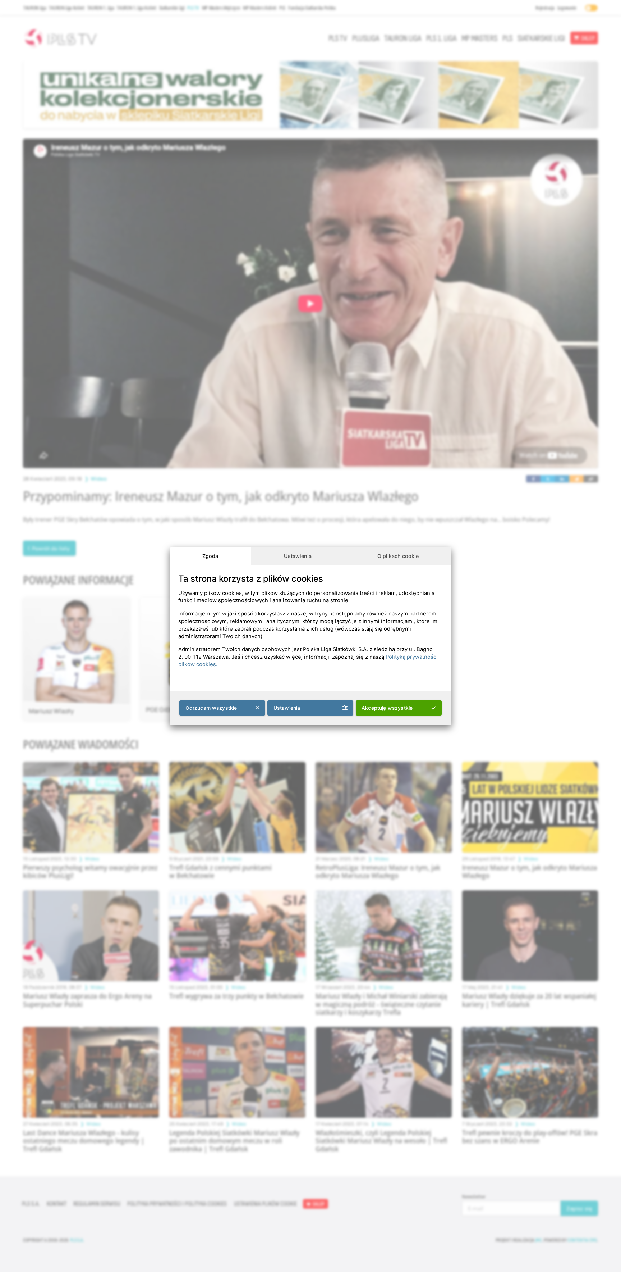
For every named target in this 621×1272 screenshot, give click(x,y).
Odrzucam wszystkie (211, 708)
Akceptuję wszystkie (387, 708)
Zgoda (210, 556)
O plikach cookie (398, 556)
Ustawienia (298, 556)
